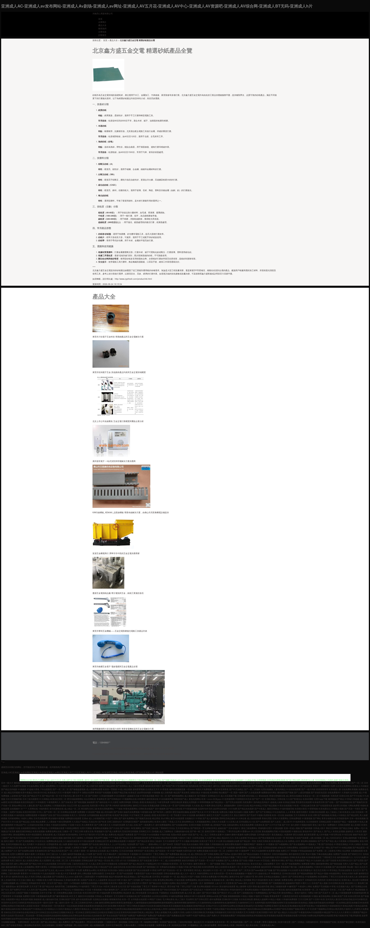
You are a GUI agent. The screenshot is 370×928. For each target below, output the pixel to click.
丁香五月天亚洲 (336, 876)
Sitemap (177, 753)
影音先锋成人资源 (226, 925)
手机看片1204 (179, 815)
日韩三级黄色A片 (114, 821)
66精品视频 (347, 847)
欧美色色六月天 (55, 792)
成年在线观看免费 (84, 899)
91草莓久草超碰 (352, 798)
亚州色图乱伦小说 (247, 821)
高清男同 (190, 899)
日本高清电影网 (41, 818)
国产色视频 (215, 863)
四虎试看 (94, 805)
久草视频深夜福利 (56, 866)
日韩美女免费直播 (208, 876)
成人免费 (63, 844)
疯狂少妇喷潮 (221, 866)
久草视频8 (88, 837)
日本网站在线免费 (68, 812)
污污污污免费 (360, 857)
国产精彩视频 (80, 802)
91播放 (315, 896)
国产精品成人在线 (27, 821)
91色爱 (79, 870)
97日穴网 (100, 834)
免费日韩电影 (125, 802)
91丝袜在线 (34, 873)
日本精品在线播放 (272, 876)
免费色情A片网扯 (179, 847)
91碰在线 (205, 792)
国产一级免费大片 (146, 824)
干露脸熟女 (164, 892)
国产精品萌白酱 (144, 876)
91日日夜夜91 (120, 795)
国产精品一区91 (61, 883)
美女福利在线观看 (227, 886)
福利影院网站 (126, 805)
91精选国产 (131, 841)
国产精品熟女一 (218, 802)
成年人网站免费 (21, 863)
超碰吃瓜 (350, 831)
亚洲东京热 (344, 795)
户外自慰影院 (46, 789)
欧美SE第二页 (175, 863)
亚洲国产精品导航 (120, 792)
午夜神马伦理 (210, 889)
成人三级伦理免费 (136, 785)
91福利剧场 (19, 815)
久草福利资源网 (118, 824)
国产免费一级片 (191, 782)
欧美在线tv (113, 870)
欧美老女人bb (348, 812)
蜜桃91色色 (73, 844)
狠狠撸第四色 (115, 899)
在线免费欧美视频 (350, 789)
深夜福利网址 (233, 824)
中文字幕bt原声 (109, 854)
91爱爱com (245, 831)
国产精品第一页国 (248, 841)
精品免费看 (41, 821)
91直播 (71, 824)
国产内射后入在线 (149, 879)
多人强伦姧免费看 (208, 925)
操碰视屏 (91, 802)
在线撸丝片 (190, 818)
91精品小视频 (274, 899)
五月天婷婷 (119, 896)
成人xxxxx (59, 870)
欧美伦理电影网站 (106, 808)
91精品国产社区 (105, 866)
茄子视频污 (202, 795)
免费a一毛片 (359, 828)
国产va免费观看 (263, 821)
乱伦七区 (35, 921)
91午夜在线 (279, 889)
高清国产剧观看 (301, 837)
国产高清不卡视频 (255, 815)
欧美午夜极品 (27, 792)
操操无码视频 (188, 860)
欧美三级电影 (275, 879)
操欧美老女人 (105, 844)
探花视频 (123, 921)
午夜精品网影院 (72, 828)
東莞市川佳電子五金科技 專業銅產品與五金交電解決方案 (118, 336)
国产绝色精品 (155, 837)
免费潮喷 (81, 812)
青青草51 (25, 873)
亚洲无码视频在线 (14, 844)
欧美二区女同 (47, 883)
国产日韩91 (93, 795)
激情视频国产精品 (336, 798)
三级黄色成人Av (267, 925)
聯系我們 (102, 28)
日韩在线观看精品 (50, 847)
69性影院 (141, 798)
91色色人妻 (362, 821)
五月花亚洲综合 (183, 828)
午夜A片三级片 (185, 837)
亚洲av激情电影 (350, 837)
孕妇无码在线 (54, 889)
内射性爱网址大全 (205, 873)
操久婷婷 (295, 824)
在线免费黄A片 (334, 792)
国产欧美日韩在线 (18, 837)
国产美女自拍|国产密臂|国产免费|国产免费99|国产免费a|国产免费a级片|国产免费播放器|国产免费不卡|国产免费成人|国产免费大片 (161, 915)
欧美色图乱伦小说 (279, 841)
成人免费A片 (64, 921)
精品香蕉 (156, 818)
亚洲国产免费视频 (64, 925)
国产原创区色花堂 (319, 792)
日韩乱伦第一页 (135, 921)
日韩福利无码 (311, 879)
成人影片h (288, 821)
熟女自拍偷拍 (192, 844)
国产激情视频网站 (176, 795)
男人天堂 (115, 860)
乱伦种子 (69, 782)
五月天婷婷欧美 (300, 815)
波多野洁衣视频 (340, 805)
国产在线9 (118, 812)
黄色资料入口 (351, 883)
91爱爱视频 (313, 808)
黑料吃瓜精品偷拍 (227, 818)
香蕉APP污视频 (101, 837)
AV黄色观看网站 (130, 808)
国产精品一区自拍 (102, 860)
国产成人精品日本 (137, 863)
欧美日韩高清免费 (134, 866)
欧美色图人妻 (335, 789)
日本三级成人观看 (69, 857)
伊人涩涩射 (256, 831)
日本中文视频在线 (109, 863)
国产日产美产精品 (326, 841)
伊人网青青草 (88, 824)
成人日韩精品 (22, 883)
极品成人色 (185, 854)
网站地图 (159, 772)
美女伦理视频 (109, 782)
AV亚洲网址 (136, 828)
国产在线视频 (229, 847)
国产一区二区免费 (252, 921)
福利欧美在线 (18, 876)
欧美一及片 (198, 883)
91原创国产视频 (93, 812)
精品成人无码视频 (243, 879)
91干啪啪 (264, 896)
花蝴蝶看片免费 (328, 785)
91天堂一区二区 (219, 870)
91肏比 (124, 879)
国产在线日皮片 (196, 889)
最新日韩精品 (273, 808)
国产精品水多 (48, 886)
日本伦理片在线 (64, 863)
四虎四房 (322, 879)
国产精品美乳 (353, 815)
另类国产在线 (180, 844)
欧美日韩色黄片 (28, 802)
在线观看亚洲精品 (29, 828)
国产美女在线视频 (61, 815)
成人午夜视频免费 (343, 892)
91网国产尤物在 (154, 899)
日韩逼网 (241, 795)
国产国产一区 (258, 798)
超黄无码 (78, 876)
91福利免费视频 (176, 896)
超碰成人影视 (150, 815)
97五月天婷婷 (33, 837)
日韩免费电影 (295, 818)
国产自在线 (94, 844)
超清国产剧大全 (196, 812)
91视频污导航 (182, 866)
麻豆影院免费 (23, 886)
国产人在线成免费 (252, 792)
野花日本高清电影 (95, 921)
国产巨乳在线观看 (234, 802)
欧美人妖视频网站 (26, 866)
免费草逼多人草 (163, 925)
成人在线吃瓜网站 (31, 860)
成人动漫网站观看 (94, 789)
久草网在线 (33, 808)
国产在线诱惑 (58, 876)
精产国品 (290, 860)
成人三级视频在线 (141, 857)
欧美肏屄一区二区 (235, 866)
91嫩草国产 (292, 886)
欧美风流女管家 (179, 925)
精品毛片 (194, 857)
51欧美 (295, 805)
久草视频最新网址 (203, 821)
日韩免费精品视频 (64, 892)
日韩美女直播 (215, 834)
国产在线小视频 (246, 860)
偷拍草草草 (266, 866)
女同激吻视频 (93, 815)
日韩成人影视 (138, 802)
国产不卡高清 (140, 834)
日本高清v (77, 892)
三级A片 (284, 876)
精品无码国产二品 (184, 883)
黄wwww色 (264, 795)
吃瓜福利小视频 (241, 812)
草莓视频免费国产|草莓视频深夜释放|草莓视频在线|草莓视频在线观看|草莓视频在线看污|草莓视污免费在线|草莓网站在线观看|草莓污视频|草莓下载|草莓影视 (290, 915)
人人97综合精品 (119, 844)
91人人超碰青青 (100, 879)
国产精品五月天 (126, 837)
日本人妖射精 (241, 837)
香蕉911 (316, 785)
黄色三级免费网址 (249, 828)
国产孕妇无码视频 (168, 889)
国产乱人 (328, 831)
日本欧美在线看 (289, 873)
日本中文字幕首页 (114, 925)
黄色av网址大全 (19, 805)
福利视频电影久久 (345, 857)
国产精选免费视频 (305, 873)
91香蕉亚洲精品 (341, 844)
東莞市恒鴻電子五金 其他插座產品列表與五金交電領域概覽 (119, 372)
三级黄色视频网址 (305, 866)
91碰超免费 (105, 892)
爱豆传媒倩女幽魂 (181, 812)
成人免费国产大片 (9, 850)
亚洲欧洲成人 (271, 798)
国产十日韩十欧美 (317, 899)
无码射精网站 (14, 818)
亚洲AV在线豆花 (333, 879)
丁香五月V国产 (242, 857)
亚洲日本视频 (195, 824)
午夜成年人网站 (305, 886)
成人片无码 (30, 876)
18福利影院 (43, 808)
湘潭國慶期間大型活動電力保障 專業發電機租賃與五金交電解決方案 (123, 728)
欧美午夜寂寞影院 (34, 834)
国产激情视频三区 (151, 866)
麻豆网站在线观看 (118, 841)
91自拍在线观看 (293, 789)
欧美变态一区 (160, 782)
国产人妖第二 (277, 821)
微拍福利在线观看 (22, 782)
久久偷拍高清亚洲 (71, 841)
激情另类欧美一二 (201, 863)
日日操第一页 (361, 812)
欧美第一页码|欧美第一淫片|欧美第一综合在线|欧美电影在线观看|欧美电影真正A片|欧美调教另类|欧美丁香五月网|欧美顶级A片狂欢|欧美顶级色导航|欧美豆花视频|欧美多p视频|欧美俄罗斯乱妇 (119, 905)
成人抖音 (188, 892)
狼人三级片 (180, 899)
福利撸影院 (201, 815)
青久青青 (259, 876)
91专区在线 (347, 834)
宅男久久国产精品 (351, 863)
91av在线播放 (153, 834)
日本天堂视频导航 (14, 798)
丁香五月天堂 (147, 782)
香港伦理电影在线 (277, 795)
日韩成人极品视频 (43, 876)
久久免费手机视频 (18, 785)
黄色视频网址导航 (270, 831)
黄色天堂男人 (217, 805)
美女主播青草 (240, 815)
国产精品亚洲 (143, 841)
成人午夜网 (205, 805)
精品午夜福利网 (116, 876)
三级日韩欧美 (123, 854)
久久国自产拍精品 (80, 821)
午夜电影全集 (146, 812)
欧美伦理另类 (354, 896)
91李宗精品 (332, 870)
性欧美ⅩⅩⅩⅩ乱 (40, 792)
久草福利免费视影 (289, 899)
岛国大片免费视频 (204, 789)
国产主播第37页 (247, 876)
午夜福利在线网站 (59, 824)
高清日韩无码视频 (130, 831)
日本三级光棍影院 (31, 798)
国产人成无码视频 (302, 792)
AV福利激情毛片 (237, 889)
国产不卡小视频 (182, 841)
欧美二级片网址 (227, 879)
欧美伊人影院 (161, 821)
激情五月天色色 (140, 805)
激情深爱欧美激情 (233, 844)
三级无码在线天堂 (80, 863)
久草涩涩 (358, 831)
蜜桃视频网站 (209, 847)
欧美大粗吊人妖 (351, 876)
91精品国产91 (20, 824)
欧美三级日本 (16, 860)
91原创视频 (103, 883)
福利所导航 (60, 886)
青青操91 (109, 896)
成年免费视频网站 (163, 824)
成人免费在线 (110, 834)
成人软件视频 (322, 834)
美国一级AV (238, 792)
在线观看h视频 (253, 782)
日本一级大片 (7, 782)
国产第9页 (97, 854)
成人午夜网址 (112, 850)
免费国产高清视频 (321, 886)
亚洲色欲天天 (214, 795)
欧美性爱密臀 (208, 866)
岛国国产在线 (86, 879)
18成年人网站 (27, 818)
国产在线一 (330, 802)
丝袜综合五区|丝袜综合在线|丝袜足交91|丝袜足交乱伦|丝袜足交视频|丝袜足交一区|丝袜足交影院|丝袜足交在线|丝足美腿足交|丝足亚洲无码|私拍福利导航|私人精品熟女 (79, 912)
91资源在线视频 (195, 847)
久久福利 (63, 854)
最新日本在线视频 (86, 896)
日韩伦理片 (70, 870)
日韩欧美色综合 (243, 863)
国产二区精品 (298, 921)
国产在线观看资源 (324, 805)
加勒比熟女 (195, 792)
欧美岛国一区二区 (217, 850)
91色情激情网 (228, 798)
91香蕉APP (36, 782)
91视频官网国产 (248, 844)
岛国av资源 (176, 834)
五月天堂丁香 (35, 886)
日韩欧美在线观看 (146, 925)
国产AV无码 (158, 812)
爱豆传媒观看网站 (75, 798)
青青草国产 (139, 850)
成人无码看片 (29, 844)
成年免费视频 (215, 899)
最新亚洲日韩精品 (24, 831)
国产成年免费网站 (127, 818)
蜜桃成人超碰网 (261, 899)
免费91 (252, 812)
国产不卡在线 (356, 795)
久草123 (7, 876)
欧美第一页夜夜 (110, 789)
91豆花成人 (266, 860)
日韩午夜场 (98, 857)
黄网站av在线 (212, 896)
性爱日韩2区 (24, 921)
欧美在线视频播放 (237, 873)
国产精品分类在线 (174, 808)
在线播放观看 (357, 850)
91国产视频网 (176, 850)
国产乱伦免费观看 (252, 866)
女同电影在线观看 (139, 899)
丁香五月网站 (159, 854)
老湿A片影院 (237, 854)
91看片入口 (305, 883)
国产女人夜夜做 (231, 860)
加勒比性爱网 (88, 792)
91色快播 (191, 815)
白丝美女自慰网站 (160, 896)
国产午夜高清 (27, 857)
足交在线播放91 (315, 782)
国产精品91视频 (321, 873)
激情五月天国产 (213, 815)
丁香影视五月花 (329, 857)
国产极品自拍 (155, 883)
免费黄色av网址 (90, 870)
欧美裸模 (214, 792)
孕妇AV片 (240, 925)
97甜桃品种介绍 (152, 863)
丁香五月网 (78, 831)
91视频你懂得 (305, 824)
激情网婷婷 (209, 883)
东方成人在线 (132, 824)
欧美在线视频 (39, 831)
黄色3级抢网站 (344, 782)
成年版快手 (299, 879)
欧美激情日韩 (41, 850)
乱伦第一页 (280, 837)
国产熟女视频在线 (266, 837)
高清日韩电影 (262, 883)
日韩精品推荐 (88, 860)
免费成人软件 (294, 841)
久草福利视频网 (106, 795)
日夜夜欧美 (259, 824)
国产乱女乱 (50, 870)
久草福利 (346, 792)
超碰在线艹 (223, 828)
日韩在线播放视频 (171, 873)
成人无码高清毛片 (334, 837)
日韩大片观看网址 (280, 818)
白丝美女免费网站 (344, 785)
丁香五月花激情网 (258, 850)
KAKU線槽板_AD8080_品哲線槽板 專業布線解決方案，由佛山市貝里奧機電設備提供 (130, 512)
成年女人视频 (219, 785)
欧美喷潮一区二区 (310, 889)
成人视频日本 (190, 795)
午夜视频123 (135, 854)
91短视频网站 (311, 876)
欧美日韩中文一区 (165, 815)
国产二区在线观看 (94, 782)
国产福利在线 (101, 802)
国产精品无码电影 (9, 789)
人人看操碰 (51, 821)
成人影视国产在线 (218, 824)
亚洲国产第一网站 (322, 847)
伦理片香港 (252, 886)
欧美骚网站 (323, 876)
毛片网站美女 (223, 889)
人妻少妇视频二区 (317, 837)
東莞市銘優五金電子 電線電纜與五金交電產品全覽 (115, 666)
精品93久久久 (228, 837)
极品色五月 (199, 921)
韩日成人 (198, 870)
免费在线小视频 (226, 812)
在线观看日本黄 (306, 847)
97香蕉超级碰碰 (305, 850)
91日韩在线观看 (135, 889)
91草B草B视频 (203, 802)
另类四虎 (334, 795)
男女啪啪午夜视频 (56, 818)
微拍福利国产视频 (285, 792)
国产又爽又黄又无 (102, 824)
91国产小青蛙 (112, 818)
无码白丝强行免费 (350, 873)
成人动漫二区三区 (60, 860)
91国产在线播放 (216, 860)
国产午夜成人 (260, 808)
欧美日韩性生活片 (345, 860)
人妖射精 (14, 795)
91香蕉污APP (156, 870)
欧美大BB (312, 815)
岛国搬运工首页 (255, 847)
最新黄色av (11, 886)
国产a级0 (265, 782)
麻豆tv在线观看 (177, 818)
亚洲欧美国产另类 (339, 896)
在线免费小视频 (147, 847)
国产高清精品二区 (259, 785)
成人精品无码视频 (12, 792)
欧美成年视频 (27, 899)
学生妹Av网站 (33, 785)
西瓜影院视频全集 (151, 889)
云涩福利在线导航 (35, 824)
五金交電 (131, 753)
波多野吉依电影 (220, 808)
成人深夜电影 (167, 792)
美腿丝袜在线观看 (16, 870)
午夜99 (317, 866)
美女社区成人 (256, 863)
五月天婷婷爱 (169, 841)
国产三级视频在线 (245, 892)
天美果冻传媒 (198, 837)
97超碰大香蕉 (33, 789)
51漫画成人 (220, 831)
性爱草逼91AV (189, 850)
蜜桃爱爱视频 (139, 789)
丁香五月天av (96, 886)
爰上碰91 (197, 892)
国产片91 (286, 824)
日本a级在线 (152, 892)
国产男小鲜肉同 (112, 805)
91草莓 (332, 886)
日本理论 (156, 876)
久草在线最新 (75, 860)
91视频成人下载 (313, 844)
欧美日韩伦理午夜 (91, 892)
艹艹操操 (118, 808)
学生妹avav (252, 837)
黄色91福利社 (300, 892)
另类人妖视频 (214, 857)
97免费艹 (84, 847)
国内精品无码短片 (262, 802)
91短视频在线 (130, 896)
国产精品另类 (275, 892)
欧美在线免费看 (247, 824)
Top (3, 761)
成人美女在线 (252, 925)
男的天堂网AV (332, 828)
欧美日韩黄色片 (306, 870)
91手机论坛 (66, 889)
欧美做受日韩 (318, 802)
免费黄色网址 (287, 879)
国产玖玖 (5, 889)
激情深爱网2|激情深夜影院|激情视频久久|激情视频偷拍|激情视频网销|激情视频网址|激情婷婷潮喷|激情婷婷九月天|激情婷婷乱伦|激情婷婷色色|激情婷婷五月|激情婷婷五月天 (176, 902)
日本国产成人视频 (319, 883)
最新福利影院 (12, 866)
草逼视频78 (99, 831)
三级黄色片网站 (334, 850)
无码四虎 (82, 815)
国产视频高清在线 (143, 818)
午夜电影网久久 (54, 802)
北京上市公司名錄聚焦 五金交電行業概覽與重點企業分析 (118, 421)
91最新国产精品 (339, 821)
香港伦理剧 (267, 818)
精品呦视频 (360, 889)
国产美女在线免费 (141, 870)
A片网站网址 (223, 876)
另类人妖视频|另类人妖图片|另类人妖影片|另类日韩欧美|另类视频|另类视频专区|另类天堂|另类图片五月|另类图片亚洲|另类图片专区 (214, 912)
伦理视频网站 (353, 841)
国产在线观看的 (144, 896)
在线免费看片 (269, 863)
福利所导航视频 (74, 854)
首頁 (100, 18)
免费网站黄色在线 (54, 841)
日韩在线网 (45, 837)
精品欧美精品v (204, 879)
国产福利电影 (306, 828)
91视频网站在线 (129, 798)
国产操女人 (318, 831)
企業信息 (102, 31)
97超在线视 (179, 879)
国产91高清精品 (236, 789)
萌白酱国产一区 (226, 792)
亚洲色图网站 (117, 892)
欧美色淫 (132, 792)
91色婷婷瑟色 (299, 821)
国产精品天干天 (34, 795)
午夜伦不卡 (76, 792)
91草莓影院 (41, 802)
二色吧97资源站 (15, 812)
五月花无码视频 (126, 850)
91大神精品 (44, 798)
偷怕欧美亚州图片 (153, 785)
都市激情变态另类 (297, 854)
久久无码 (31, 889)
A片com (215, 886)
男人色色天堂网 (81, 925)
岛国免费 (131, 844)
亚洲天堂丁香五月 (207, 841)
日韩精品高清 (12, 847)
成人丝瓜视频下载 (229, 795)
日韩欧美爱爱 (344, 824)
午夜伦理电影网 (64, 821)
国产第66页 (168, 844)
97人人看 (232, 892)
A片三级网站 (77, 837)
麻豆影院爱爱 (310, 834)
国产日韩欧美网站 (212, 854)
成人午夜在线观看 (221, 782)
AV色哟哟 (194, 841)
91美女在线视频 (284, 805)
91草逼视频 (17, 896)
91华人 (40, 812)
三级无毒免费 (14, 873)
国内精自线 (193, 785)
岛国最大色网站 (169, 883)
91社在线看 (293, 870)
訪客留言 (102, 35)
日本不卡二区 (81, 795)
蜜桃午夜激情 (237, 834)
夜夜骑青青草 (322, 789)
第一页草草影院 (187, 870)
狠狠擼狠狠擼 (234, 896)
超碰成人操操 (276, 802)
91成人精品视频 (125, 789)
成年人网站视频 (84, 873)
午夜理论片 (324, 889)
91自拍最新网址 (166, 798)
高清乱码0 (93, 821)
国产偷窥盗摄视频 (77, 789)
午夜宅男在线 (335, 834)
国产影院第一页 (197, 828)
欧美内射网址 (72, 834)
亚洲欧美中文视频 (230, 899)
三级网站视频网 (8, 883)
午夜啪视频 (97, 889)
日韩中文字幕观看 (299, 782)
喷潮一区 (85, 850)
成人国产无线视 (329, 860)
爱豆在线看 (298, 834)
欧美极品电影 (154, 805)
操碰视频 (289, 815)
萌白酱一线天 (353, 866)
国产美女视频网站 (297, 844)
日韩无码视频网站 (280, 854)
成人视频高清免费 (111, 857)
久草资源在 (40, 854)
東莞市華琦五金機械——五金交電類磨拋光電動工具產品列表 (119, 630)
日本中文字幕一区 (48, 892)
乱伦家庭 (354, 792)
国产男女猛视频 (280, 870)
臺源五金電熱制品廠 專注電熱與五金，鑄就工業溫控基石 (118, 593)
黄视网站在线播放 (100, 828)
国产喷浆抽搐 (336, 863)
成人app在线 (83, 805)
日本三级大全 (52, 854)
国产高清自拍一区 (171, 870)
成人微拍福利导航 (50, 899)
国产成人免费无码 (113, 831)
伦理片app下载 (320, 798)
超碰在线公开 (264, 873)
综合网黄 (346, 850)
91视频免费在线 (266, 889)
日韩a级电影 (232, 870)
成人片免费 (87, 854)
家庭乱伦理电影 (190, 802)
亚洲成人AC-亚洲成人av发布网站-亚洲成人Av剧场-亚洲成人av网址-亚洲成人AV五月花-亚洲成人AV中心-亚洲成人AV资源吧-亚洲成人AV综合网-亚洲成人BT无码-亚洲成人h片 (157, 6)
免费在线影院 (98, 873)
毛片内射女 (188, 863)
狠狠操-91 (261, 844)
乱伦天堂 (122, 886)
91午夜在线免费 (87, 841)
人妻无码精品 (280, 789)
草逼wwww (58, 879)
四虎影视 (267, 815)
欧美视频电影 (305, 896)
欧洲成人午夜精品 (338, 815)
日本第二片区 (336, 889)
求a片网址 (165, 818)
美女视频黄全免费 (231, 841)
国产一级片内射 (308, 789)
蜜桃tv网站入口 (155, 844)
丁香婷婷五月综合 (167, 828)
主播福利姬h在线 (181, 831)
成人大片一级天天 (188, 873)
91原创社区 (40, 844)
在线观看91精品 (13, 899)
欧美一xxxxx (207, 798)
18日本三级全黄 (110, 886)
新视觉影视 (48, 834)
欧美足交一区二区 (311, 795)
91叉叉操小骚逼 (23, 879)
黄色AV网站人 (287, 892)
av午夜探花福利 (182, 857)
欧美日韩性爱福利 (167, 857)
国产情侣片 (222, 892)
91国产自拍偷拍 (305, 785)
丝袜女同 (282, 847)
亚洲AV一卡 (134, 847)
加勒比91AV (189, 896)
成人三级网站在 (166, 831)
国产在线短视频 (134, 886)
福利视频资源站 (205, 782)
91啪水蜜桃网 (108, 889)
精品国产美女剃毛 (181, 792)
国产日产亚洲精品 (264, 812)
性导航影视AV (342, 818)
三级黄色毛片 (111, 921)
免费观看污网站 (308, 863)
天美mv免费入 (130, 925)
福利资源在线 (152, 798)
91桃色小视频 (246, 896)
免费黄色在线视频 (89, 883)
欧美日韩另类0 (29, 812)
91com (257, 860)
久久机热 (196, 805)
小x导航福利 (74, 883)
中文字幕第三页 (136, 815)
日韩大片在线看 (218, 821)
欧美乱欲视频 (339, 831)
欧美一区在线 (278, 815)
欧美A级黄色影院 (314, 857)
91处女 (78, 824)
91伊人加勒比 (355, 844)
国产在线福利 (183, 889)
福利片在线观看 (74, 785)
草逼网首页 (102, 798)
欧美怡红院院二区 (58, 798)
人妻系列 (168, 812)
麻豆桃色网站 (325, 896)
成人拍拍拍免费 (254, 818)
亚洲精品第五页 (102, 841)
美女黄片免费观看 (360, 879)
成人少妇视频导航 (97, 818)
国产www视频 (257, 870)
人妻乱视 (31, 805)
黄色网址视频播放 (309, 841)
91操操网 (209, 921)
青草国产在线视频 (103, 792)
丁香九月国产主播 (188, 886)
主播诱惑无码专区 (290, 896)
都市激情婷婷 (7, 824)
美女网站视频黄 (204, 886)
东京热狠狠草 (312, 821)
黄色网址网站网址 (166, 879)
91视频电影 (324, 795)
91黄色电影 (278, 828)
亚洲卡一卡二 (158, 860)
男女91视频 (310, 854)
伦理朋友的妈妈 (270, 847)
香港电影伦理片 (265, 828)
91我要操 (270, 844)
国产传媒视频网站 (293, 863)
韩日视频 (290, 837)
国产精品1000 (35, 863)
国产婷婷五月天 (355, 854)
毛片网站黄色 (168, 899)
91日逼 (88, 889)
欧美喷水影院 (301, 808)
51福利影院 (84, 886)
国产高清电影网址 (26, 841)
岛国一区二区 (95, 847)
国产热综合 (43, 828)
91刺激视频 (34, 892)
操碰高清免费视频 (131, 812)
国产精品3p (30, 870)
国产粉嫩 (268, 870)
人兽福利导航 (10, 879)
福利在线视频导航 (293, 889)
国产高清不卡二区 (326, 892)
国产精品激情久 (78, 921)
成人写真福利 (59, 834)
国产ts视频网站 (282, 844)
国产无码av (225, 854)
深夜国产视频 (22, 892)
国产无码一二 (142, 844)
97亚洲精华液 (181, 785)
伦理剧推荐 (123, 863)
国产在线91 (125, 828)
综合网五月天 (227, 815)
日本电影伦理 (14, 857)
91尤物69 (226, 834)
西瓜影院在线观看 (304, 802)
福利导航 (67, 837)
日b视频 (155, 831)
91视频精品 (193, 925)
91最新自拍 (297, 831)
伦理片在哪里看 (17, 854)
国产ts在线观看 (126, 873)
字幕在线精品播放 (324, 854)
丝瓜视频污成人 (343, 886)
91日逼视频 (326, 866)
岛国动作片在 (108, 847)
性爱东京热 (89, 831)
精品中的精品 (256, 805)
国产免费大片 (348, 889)
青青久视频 (204, 844)
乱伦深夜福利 (48, 925)
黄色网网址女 (188, 821)
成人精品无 (182, 876)
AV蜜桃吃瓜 (276, 873)
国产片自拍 (114, 828)
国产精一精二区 (197, 831)
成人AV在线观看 (139, 892)
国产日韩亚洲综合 (296, 876)
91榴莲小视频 (337, 808)
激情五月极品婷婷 (107, 785)
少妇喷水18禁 (232, 850)
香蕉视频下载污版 (289, 866)
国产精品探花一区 (361, 847)
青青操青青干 (275, 896)
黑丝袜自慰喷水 (345, 870)
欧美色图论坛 (325, 808)
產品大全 (102, 25)
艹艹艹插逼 (113, 837)
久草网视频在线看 (56, 828)
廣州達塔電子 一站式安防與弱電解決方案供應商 (114, 461)
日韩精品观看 (325, 821)
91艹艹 (24, 808)
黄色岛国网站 (195, 798)
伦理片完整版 (86, 828)
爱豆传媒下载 (173, 886)
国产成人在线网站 (43, 805)
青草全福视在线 (329, 818)
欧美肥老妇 (102, 870)
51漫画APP (244, 850)
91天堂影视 (228, 883)
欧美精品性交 (151, 802)
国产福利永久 (284, 782)
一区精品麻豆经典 (307, 805)
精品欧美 (127, 892)
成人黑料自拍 (197, 854)
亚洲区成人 (346, 879)
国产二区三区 (47, 782)
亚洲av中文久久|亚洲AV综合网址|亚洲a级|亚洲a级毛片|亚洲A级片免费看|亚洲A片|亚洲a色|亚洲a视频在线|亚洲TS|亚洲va (260, 905)
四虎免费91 (248, 802)
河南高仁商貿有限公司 (102, 13)
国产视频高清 (359, 802)
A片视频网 (83, 844)
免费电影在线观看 (73, 818)
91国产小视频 (193, 876)
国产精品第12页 (85, 857)
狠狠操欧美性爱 (141, 837)
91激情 (257, 896)
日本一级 (280, 863)
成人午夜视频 (340, 841)
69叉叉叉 (73, 896)
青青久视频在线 (269, 921)
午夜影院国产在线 (142, 873)
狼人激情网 (241, 886)
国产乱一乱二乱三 (201, 834)
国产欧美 (102, 821)
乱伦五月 (357, 870)
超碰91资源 (187, 834)
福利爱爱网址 (241, 847)
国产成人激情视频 (210, 818)
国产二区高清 (244, 870)
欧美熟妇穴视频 (227, 857)
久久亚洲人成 (232, 821)
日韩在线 (281, 798)
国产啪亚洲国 (195, 866)
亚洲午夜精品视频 (52, 857)
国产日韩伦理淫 (202, 899)
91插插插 (164, 863)
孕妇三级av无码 (228, 863)
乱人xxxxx (69, 876)
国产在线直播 (146, 860)
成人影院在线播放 (294, 795)
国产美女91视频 (209, 892)
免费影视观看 (31, 815)
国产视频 (223, 896)
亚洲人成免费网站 (48, 785)
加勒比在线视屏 (125, 870)
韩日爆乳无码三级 (89, 808)
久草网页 (76, 847)
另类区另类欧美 (264, 841)
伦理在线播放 (267, 789)
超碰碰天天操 (133, 795)
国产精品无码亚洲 (55, 850)
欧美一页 (126, 899)
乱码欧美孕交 (211, 828)
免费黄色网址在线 (53, 831)
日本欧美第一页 (112, 873)
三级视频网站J (72, 886)
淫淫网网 (205, 824)
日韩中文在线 (243, 805)
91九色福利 (316, 860)
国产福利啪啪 (323, 815)
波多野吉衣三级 (122, 847)
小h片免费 (232, 808)
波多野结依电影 (144, 792)
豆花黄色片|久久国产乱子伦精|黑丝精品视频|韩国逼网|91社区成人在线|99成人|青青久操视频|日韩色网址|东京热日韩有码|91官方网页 (152, 908)
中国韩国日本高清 (243, 798)
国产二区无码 (121, 889)
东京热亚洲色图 (246, 899)
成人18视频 (37, 879)
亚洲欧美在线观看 (317, 812)
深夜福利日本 (312, 921)
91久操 (15, 821)
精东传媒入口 (252, 795)
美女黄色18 (38, 857)
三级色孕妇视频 (185, 921)
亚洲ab (85, 818)
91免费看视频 (102, 876)
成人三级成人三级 (334, 812)
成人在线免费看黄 (173, 860)
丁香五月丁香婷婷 (149, 886)
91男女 (101, 805)
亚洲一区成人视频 (292, 828)
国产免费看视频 (172, 854)
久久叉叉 (203, 857)
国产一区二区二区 (61, 789)
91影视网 (66, 792)
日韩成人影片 (319, 828)
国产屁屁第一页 (162, 850)
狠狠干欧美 (358, 834)
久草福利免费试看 (72, 879)
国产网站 (317, 818)
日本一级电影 (65, 847)
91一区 (173, 876)
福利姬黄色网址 (147, 821)
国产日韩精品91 (114, 798)
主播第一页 (67, 831)
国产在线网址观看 (26, 850)
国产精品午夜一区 (50, 795)
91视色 (47, 824)
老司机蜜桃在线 (56, 808)
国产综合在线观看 (175, 782)
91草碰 (199, 818)
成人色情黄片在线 (12, 828)
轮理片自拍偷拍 (282, 857)
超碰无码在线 (119, 866)
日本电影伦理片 (264, 834)
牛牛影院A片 (265, 854)
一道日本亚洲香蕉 (220, 789)
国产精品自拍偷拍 (251, 854)
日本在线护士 (235, 828)
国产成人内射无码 (90, 785)
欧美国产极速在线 (168, 921)
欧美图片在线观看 (238, 782)
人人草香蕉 (290, 812)
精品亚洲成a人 (130, 876)
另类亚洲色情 (176, 802)
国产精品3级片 (205, 785)
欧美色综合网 (291, 785)
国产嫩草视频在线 (60, 896)
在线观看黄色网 (177, 892)
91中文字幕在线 (211, 812)
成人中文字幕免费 (68, 873)
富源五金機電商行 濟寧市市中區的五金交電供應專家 (116, 553)
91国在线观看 (285, 831)
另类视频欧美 (133, 860)
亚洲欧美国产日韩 (67, 899)
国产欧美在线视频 (276, 785)
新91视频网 (160, 808)
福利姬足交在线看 (98, 850)
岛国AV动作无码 (205, 808)
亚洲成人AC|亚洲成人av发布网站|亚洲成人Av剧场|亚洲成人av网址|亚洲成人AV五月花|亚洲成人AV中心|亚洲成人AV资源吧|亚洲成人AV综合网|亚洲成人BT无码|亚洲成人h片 (78, 772)
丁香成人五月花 (174, 821)
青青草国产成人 (181, 798)
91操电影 (165, 876)
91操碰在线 (245, 785)
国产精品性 (59, 782)
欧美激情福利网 (359, 892)
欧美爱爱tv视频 (273, 850)
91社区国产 (136, 782)
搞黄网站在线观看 (163, 847)
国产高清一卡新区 (352, 808)
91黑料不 (144, 883)
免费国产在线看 (340, 854)
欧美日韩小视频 (116, 883)
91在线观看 (200, 896)
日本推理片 (147, 854)
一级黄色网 (352, 821)
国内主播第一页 (11, 841)
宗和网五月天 (145, 831)
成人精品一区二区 (72, 808)
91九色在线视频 (49, 863)
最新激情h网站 (322, 863)
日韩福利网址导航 (90, 866)
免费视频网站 (191, 879)
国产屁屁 (22, 795)
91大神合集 (241, 818)
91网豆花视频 (7, 815)
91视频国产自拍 (45, 815)
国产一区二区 (357, 782)
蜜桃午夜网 (30, 854)
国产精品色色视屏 (246, 808)
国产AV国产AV (168, 785)
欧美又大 (74, 815)
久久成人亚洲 (94, 863)
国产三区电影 (134, 879)
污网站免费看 (354, 805)
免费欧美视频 (202, 850)
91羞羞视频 (307, 818)
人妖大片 (219, 883)
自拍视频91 (15, 808)
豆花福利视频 (268, 857)
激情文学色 (234, 876)
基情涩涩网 (210, 831)
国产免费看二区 (320, 850)
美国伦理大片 (80, 782)
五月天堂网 (303, 899)
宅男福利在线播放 (168, 866)
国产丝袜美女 (67, 802)
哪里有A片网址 (278, 860)
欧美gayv (217, 798)
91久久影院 (113, 802)
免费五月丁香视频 (289, 850)
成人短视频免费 (97, 925)
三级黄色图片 (89, 876)
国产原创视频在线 (344, 802)
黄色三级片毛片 (319, 824)
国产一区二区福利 (252, 789)
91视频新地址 (78, 889)
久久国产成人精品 (213, 837)
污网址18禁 (312, 892)
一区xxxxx (190, 789)
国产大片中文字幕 (273, 824)
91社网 (219, 841)
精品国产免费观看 (125, 834)
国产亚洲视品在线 (359, 886)
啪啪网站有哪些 (151, 921)
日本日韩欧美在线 (336, 883)
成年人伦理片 (249, 883)
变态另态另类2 (320, 870)
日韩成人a (99, 896)
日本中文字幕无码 (87, 834)
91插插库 (22, 789)
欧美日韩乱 (150, 850)
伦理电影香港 (52, 844)
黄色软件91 (308, 831)
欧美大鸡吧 (47, 879)
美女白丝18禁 (114, 879)
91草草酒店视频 (147, 795)
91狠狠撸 (156, 792)
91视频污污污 (251, 873)
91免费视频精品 (261, 892)
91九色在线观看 (47, 873)
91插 (58, 873)
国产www (238, 883)
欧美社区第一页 (221, 873)
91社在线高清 (278, 812)
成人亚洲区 (356, 824)
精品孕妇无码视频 (169, 837)
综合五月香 (72, 805)
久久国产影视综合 (294, 798)
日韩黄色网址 (255, 857)
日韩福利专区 (35, 883)
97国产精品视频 (269, 805)
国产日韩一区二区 (52, 812)
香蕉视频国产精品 (302, 860)
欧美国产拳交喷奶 (120, 815)
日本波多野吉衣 (34, 847)
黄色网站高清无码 (32, 925)
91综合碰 (40, 870)
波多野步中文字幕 (73, 866)
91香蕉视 (164, 789)
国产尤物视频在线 (277, 883)
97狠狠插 (276, 866)
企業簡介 (102, 22)
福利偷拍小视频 (123, 782)
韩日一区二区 (161, 795)
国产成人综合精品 (49, 921)
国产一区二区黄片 (72, 850)
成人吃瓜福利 (107, 812)
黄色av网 (22, 847)
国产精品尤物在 (346, 828)
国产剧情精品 (122, 785)
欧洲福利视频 (237, 921)
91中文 (219, 847)
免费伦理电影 (250, 834)
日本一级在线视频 (357, 818)
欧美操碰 (216, 879)
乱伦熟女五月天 (152, 789)
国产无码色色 (327, 844)
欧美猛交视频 (289, 802)
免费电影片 (332, 824)
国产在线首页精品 (14, 925)
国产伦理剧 (359, 860)
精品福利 (207, 870)
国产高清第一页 (202, 860)
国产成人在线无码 (131, 883)
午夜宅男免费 (163, 802)
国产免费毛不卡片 (18, 889)
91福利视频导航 (287, 808)
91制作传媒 (165, 834)
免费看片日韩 (29, 896)
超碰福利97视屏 (292, 883)
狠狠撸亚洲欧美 (233, 785)
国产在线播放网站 (180, 824)
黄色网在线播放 (252, 889)
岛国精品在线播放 (100, 899)
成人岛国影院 (45, 860)
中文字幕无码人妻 (67, 795)
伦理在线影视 (126, 857)
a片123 (123, 860)
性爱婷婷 (288, 834)
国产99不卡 (336, 847)
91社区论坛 (40, 841)
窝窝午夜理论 (41, 866)
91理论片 (154, 857)
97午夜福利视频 (190, 808)
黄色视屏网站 (19, 834)
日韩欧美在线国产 (146, 808)
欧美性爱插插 (14, 802)
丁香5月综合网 (233, 831)
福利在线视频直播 (177, 789)
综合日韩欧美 (90, 798)
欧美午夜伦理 (284, 921)
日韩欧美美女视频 (297, 857)
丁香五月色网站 (330, 782)
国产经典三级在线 (150, 828)
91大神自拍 (61, 785)
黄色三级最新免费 (278, 886)
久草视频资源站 (59, 805)
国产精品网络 (41, 889)
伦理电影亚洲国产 (131, 821)
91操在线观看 (156, 873)
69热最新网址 (335, 873)
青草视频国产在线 (328, 921)
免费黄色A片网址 (269, 792)
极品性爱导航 (106, 815)
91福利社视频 (56, 837)
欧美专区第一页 (222, 921)
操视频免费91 (230, 805)
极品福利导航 (263, 886)
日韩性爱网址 (292, 847)
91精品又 (162, 886)
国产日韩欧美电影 (183, 805)
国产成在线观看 (339, 866)
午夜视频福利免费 (44, 896)
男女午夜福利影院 (260, 879)
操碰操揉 (38, 899)
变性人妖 (274, 782)
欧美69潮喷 (308, 798)
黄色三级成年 (156, 841)
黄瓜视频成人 (278, 834)
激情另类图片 (302, 812)
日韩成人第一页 (167, 805)
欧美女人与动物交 (360, 785)
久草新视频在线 (217, 844)
